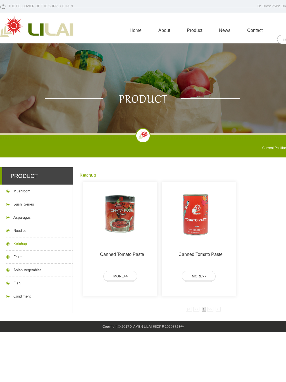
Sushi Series (23, 204)
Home (136, 30)
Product (194, 30)
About (164, 30)
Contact (255, 30)
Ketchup (20, 244)
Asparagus (22, 217)
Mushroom (21, 191)
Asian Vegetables (27, 270)
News (224, 30)
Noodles (20, 230)
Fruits (18, 257)
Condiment (22, 296)
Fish (16, 283)
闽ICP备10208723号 (168, 327)
